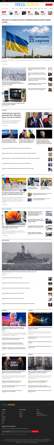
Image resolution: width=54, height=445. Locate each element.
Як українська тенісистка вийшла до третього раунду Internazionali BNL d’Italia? (43, 14)
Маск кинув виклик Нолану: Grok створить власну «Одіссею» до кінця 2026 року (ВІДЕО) (36, 220)
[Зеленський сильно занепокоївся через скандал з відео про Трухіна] (50, 284)
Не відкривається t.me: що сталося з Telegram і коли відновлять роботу (36, 226)
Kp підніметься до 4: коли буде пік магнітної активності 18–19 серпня (40, 342)
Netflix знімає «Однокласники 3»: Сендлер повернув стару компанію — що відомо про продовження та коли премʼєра (14, 348)
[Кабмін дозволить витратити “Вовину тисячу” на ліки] (50, 299)
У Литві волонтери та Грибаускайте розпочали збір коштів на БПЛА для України (5, 14)
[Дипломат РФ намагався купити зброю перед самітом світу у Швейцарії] (24, 13)
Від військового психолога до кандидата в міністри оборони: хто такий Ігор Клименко (19, 153)
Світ (17, 8)
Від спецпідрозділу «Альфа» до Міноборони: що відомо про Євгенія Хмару (16, 148)
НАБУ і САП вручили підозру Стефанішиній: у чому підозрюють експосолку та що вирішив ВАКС (38, 381)
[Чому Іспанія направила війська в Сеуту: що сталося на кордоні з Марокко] (30, 199)
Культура (3, 331)
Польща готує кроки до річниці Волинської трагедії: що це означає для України (18, 168)
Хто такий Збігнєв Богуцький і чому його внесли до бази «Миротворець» (16, 163)
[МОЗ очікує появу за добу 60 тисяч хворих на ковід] (50, 279)
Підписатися (49, 4)
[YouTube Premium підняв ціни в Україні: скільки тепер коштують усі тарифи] (14, 95)
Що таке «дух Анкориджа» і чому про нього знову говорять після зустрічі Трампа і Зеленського (27, 141)
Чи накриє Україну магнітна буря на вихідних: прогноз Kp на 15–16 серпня (39, 347)
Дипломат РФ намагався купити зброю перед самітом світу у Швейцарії (17, 14)
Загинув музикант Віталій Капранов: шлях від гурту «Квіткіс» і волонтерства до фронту (37, 89)
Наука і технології (5, 229)
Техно (39, 8)
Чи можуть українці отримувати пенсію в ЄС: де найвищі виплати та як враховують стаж (33, 188)
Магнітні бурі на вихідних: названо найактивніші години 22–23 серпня (40, 328)
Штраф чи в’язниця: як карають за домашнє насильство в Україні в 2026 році (39, 391)
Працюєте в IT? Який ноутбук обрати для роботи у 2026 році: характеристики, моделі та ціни (37, 74)
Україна (13, 8)
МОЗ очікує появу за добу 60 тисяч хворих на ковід (12, 277)
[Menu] (51, 8)
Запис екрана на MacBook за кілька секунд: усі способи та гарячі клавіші (13, 226)
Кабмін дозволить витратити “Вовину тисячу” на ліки (13, 298)
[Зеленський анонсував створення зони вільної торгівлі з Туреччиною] (50, 289)
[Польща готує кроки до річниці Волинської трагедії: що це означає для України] (50, 169)
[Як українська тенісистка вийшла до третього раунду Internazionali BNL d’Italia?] (50, 13)
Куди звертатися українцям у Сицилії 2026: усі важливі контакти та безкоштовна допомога (46, 188)
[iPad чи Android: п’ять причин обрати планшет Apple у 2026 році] (49, 234)
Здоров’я (35, 8)
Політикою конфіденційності (21, 434)
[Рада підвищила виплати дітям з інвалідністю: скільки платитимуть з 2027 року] (50, 84)
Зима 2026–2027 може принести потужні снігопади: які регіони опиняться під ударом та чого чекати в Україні (13, 83)
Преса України (46, 439)
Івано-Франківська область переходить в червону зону (13, 293)
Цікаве (45, 8)
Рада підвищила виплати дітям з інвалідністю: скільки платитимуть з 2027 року (37, 84)
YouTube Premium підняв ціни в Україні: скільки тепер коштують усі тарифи (13, 104)
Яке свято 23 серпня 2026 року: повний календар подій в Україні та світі (26, 21)
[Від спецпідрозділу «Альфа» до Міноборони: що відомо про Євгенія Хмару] (50, 149)
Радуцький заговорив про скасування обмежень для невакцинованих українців (18, 303)
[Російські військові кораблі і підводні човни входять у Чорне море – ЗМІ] (27, 256)
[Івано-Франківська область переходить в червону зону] (50, 294)
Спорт (42, 8)
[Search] (50, 8)
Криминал (30, 374)
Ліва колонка (4, 273)
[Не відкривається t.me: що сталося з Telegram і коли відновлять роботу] (49, 227)
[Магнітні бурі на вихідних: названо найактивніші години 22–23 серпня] (40, 319)
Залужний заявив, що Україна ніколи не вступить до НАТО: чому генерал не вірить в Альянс (9, 141)
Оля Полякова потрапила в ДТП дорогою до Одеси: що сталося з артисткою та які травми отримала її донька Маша (37, 79)
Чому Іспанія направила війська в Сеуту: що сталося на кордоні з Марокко (41, 199)
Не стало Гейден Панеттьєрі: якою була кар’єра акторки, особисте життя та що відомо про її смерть (13, 339)
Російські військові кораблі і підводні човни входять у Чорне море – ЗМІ (19, 271)
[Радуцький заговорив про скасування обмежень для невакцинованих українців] (50, 304)
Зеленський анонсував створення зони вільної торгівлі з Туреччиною (16, 288)
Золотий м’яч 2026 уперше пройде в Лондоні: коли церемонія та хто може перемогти (12, 391)
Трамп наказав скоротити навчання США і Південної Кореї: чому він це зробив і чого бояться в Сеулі (11, 115)
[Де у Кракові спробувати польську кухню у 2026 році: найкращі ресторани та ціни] (30, 194)
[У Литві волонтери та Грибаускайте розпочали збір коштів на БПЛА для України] (11, 13)
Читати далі (5, 64)
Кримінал (31, 8)
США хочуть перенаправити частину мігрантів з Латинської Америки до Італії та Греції (31, 14)
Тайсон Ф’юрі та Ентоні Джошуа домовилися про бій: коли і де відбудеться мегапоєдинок (13, 372)
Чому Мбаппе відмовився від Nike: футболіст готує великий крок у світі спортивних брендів (14, 386)
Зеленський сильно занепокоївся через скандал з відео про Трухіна (15, 282)
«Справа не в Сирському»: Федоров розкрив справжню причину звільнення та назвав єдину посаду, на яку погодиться (44, 141)
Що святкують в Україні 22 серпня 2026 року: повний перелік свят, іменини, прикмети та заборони (37, 68)
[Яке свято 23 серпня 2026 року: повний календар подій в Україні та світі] (27, 41)
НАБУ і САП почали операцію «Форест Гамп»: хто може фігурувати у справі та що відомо (39, 372)
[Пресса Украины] (27, 4)
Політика (21, 8)
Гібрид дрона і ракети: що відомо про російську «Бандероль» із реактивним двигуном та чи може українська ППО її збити (35, 213)
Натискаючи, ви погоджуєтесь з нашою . (14, 434)
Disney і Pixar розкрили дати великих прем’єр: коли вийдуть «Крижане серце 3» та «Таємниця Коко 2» (13, 328)
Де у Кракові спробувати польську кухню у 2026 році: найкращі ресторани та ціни (42, 194)
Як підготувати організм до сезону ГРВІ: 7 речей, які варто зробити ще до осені (39, 337)
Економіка (26, 8)
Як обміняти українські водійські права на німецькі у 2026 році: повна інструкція (13, 193)
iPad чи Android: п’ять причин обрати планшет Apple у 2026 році (35, 233)
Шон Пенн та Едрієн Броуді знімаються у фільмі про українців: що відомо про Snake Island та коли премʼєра (13, 343)
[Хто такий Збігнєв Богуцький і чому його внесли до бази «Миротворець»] (50, 164)
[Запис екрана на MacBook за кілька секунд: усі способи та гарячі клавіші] (14, 218)
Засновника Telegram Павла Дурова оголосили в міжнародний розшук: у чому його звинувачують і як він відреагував (39, 386)
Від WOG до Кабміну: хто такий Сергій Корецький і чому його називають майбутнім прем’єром (21, 158)
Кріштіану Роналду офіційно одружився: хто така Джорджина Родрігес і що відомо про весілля (12, 381)
